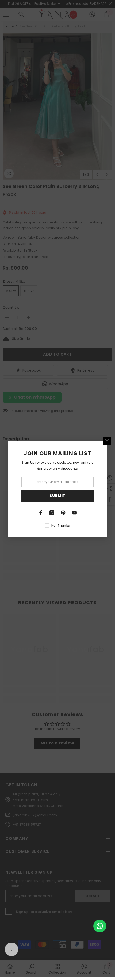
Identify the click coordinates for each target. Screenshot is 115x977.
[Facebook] (40, 512)
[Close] (107, 441)
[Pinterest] (63, 512)
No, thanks (60, 525)
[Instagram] (51, 512)
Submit (57, 495)
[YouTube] (74, 512)
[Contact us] (99, 926)
